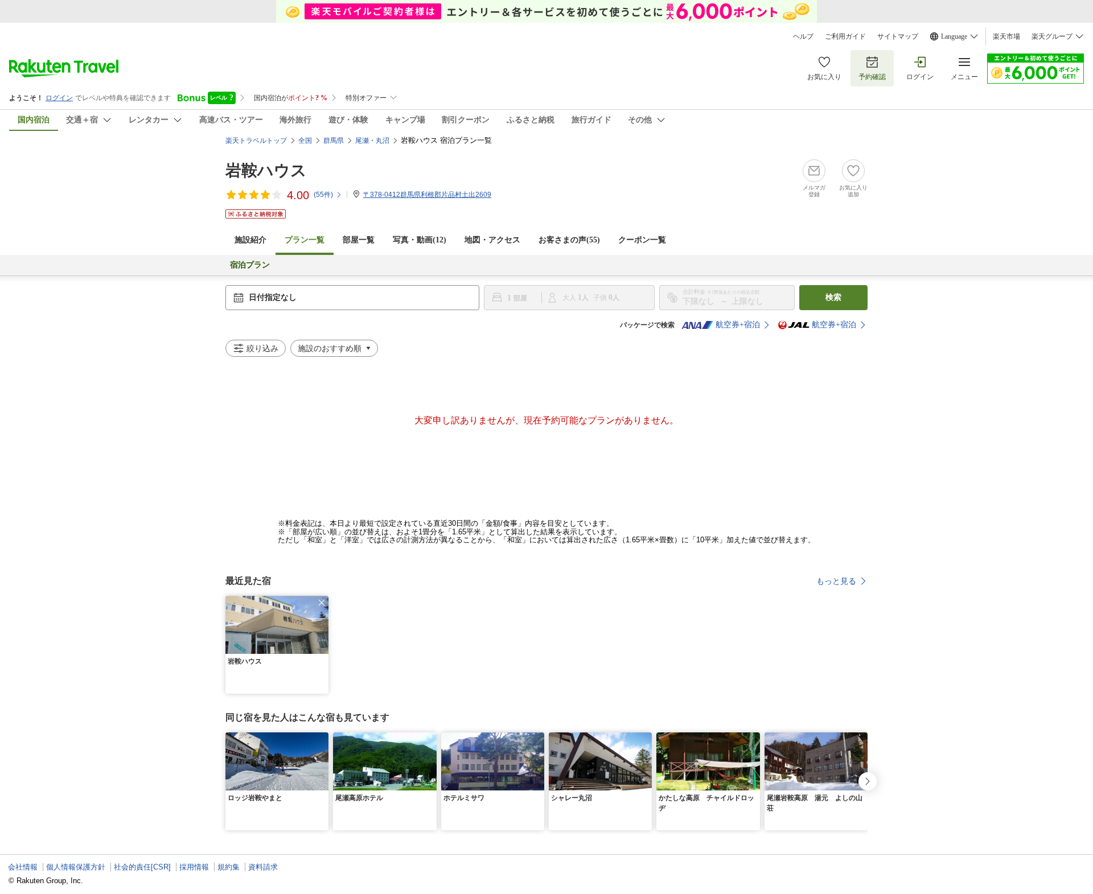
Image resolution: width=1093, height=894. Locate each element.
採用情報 (194, 867)
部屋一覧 (359, 240)
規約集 (228, 867)
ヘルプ (803, 36)
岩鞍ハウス (266, 170)
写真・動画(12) (419, 240)
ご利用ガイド (845, 36)
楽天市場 (1006, 36)
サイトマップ (897, 36)
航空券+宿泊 (738, 324)
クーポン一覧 (642, 240)
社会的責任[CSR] (142, 867)
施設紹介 (250, 240)
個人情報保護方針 (75, 867)
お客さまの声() (569, 240)
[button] (321, 602)
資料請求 (263, 867)
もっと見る (836, 581)
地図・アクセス (492, 240)
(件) (323, 194)
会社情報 (23, 867)
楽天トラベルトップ (256, 141)
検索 (833, 297)
